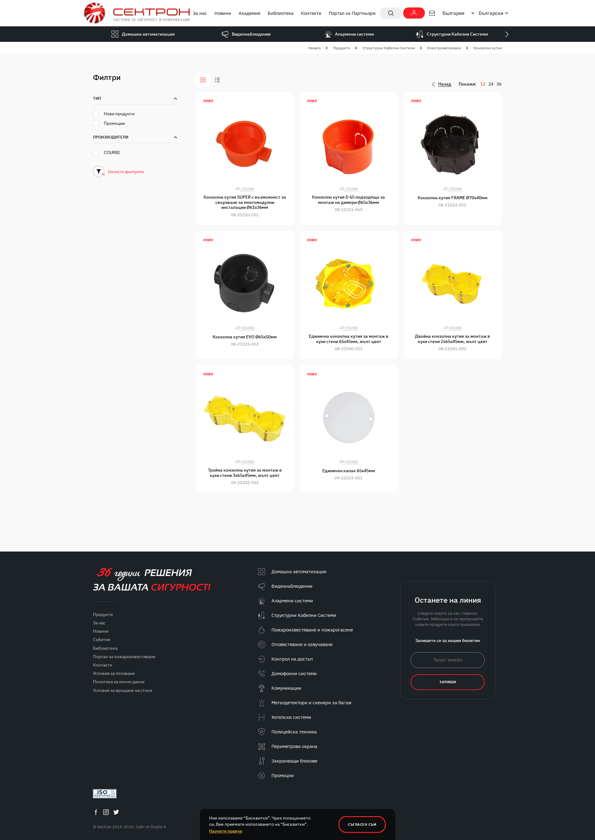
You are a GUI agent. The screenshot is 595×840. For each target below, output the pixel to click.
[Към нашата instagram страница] (106, 812)
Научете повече (225, 831)
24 (490, 84)
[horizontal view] (217, 80)
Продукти (341, 48)
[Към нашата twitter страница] (116, 812)
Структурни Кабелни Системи (389, 48)
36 (498, 84)
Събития (101, 639)
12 (482, 84)
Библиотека (280, 13)
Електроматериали (444, 48)
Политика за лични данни (118, 681)
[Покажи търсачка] (391, 13)
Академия (249, 13)
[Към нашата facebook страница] (96, 812)
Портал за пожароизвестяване (124, 656)
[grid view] (203, 80)
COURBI (112, 152)
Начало (314, 48)
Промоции (114, 123)
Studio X (158, 826)
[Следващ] (507, 34)
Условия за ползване (114, 673)
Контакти (311, 13)
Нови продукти (119, 114)
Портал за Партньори (352, 13)
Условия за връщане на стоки (122, 690)
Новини (222, 13)
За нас (200, 13)
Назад (444, 84)
